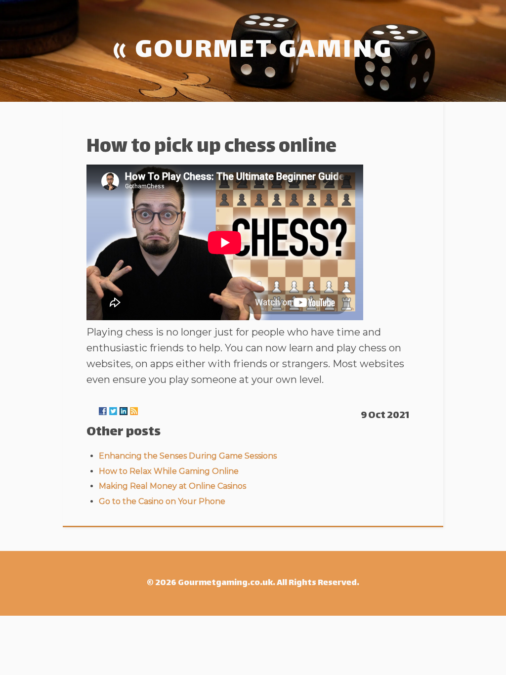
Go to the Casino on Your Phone (162, 501)
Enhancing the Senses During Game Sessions (188, 456)
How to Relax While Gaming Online (169, 471)
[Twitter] (113, 411)
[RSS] (134, 411)
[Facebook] (103, 411)
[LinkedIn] (123, 411)
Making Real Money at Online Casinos (172, 486)
